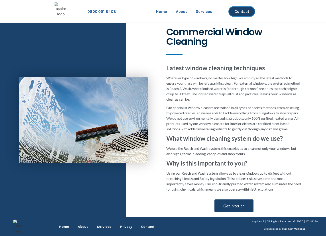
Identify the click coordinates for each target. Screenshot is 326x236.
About (181, 11)
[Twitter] (205, 226)
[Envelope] (229, 226)
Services (204, 11)
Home (161, 11)
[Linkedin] (192, 226)
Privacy (126, 226)
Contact (148, 226)
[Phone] (217, 226)
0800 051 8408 (101, 11)
